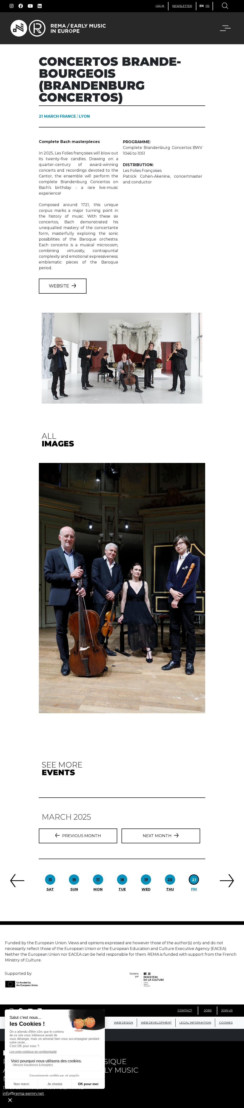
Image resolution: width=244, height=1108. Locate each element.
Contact (185, 1010)
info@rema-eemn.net (23, 1093)
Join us (227, 1010)
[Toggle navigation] (225, 6)
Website (59, 286)
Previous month (81, 835)
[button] (222, 28)
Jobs (208, 1010)
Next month (157, 835)
